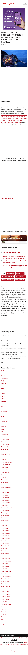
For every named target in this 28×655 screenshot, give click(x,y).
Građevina (3, 401)
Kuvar (2, 419)
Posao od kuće (4, 505)
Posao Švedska (5, 515)
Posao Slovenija (5, 510)
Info (2, 406)
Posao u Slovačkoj (5, 586)
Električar (3, 383)
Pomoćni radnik (5, 439)
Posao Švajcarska (5, 512)
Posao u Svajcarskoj (6, 594)
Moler (2, 431)
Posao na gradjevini (6, 487)
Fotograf (3, 393)
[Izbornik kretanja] (25, 3)
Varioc (2, 622)
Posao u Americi (5, 520)
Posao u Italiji (4, 563)
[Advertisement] (14, 86)
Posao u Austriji (5, 523)
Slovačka (3, 614)
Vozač (2, 624)
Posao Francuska (5, 464)
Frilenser (3, 396)
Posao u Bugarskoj (5, 533)
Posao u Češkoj (5, 535)
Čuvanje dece (4, 378)
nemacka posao (20, 273)
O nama (3, 637)
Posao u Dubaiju (5, 543)
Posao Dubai (4, 457)
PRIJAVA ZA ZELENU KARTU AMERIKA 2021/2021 (14, 115)
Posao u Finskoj (5, 548)
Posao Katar (4, 477)
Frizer (2, 398)
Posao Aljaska (4, 441)
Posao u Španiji (5, 591)
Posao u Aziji (4, 525)
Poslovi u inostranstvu (18, 650)
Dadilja (2, 381)
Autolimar (3, 370)
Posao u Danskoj (5, 540)
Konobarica (4, 411)
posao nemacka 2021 (20, 276)
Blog (2, 373)
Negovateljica (4, 434)
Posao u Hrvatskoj (5, 558)
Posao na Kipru (5, 492)
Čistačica (3, 375)
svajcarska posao (19, 279)
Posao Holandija (5, 469)
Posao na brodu (5, 482)
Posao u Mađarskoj (6, 571)
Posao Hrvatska (5, 472)
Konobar (3, 408)
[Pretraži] (25, 335)
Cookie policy (9, 637)
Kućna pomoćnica (5, 414)
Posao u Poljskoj (5, 581)
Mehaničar (3, 426)
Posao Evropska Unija (6, 462)
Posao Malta (4, 480)
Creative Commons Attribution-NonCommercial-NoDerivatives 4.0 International (14, 644)
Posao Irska (4, 474)
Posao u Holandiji (5, 556)
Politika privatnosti (17, 637)
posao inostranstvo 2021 (8, 276)
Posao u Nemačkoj (5, 573)
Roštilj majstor (4, 606)
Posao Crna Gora (5, 454)
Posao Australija (5, 444)
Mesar (2, 429)
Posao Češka (4, 452)
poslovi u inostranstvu (7, 279)
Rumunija (3, 609)
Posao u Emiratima (5, 545)
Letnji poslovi (4, 421)
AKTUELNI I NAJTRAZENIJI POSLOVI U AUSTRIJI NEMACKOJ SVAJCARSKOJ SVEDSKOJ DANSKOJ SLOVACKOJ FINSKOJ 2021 (14, 120)
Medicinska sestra (5, 424)
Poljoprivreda (4, 436)
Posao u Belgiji (4, 528)
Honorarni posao (5, 403)
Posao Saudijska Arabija (7, 507)
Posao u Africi (4, 518)
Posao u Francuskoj (6, 551)
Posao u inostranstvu (6, 561)
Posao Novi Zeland (5, 502)
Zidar (2, 627)
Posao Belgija (4, 449)
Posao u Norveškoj (5, 578)
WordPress (12, 635)
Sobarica (3, 617)
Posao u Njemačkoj (6, 576)
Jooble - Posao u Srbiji (6, 650)
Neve (2, 635)
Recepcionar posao (6, 604)
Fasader (3, 388)
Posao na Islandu (5, 490)
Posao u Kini (4, 568)
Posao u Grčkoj (5, 553)
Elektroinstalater (5, 386)
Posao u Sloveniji (5, 589)
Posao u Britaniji (5, 530)
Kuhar (2, 416)
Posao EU (3, 459)
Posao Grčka (4, 467)
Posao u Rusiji (4, 584)
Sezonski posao (5, 611)
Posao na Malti (4, 495)
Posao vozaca (4, 601)
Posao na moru (5, 497)
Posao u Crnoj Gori (5, 538)
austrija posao (10, 273)
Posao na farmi (5, 485)
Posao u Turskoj (5, 599)
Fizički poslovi (4, 391)
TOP (2, 619)
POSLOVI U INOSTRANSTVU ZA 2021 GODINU (13, 116)
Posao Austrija (4, 447)
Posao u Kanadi (5, 566)
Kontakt (25, 637)
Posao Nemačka (5, 500)
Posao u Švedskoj (5, 596)
